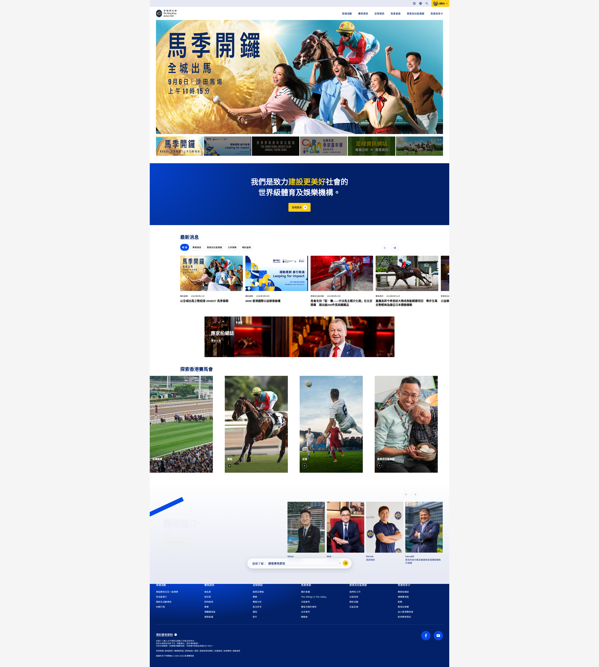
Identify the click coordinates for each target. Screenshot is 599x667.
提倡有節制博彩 (206, 650)
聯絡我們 (169, 650)
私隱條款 (218, 650)
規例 (196, 650)
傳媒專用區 (179, 650)
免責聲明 (227, 650)
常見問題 (160, 650)
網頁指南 (189, 650)
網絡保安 (236, 650)
